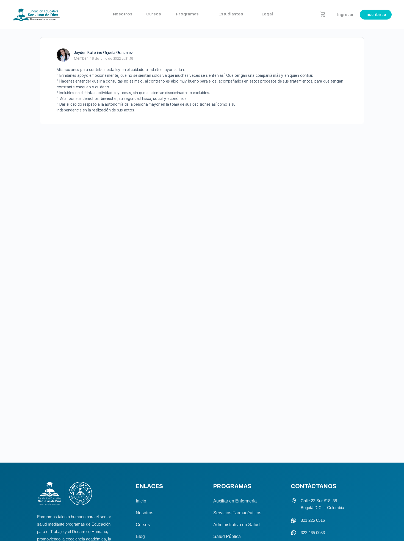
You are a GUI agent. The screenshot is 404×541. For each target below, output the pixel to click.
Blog (140, 536)
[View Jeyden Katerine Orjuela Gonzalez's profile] (63, 55)
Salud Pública (227, 536)
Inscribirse (376, 14)
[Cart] (322, 14)
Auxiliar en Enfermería (235, 501)
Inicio (141, 501)
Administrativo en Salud (236, 524)
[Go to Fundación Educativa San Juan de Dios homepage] (36, 14)
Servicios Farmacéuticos (237, 512)
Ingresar (345, 14)
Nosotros (144, 512)
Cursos (143, 524)
